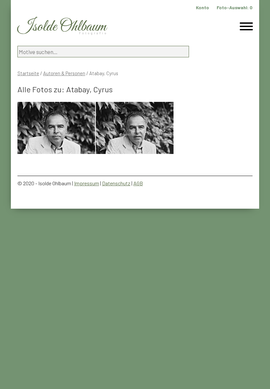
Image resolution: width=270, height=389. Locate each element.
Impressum (86, 183)
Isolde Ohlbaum (61, 26)
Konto (202, 7)
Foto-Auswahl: (235, 7)
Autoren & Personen (64, 73)
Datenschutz (116, 183)
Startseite (28, 73)
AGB (138, 183)
